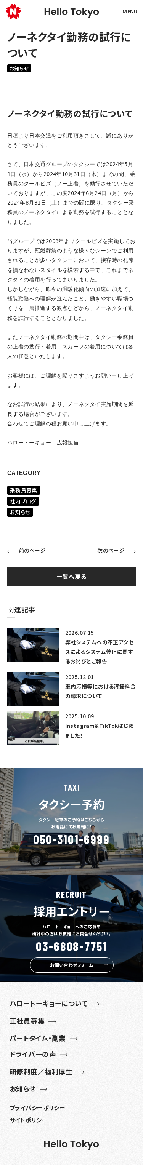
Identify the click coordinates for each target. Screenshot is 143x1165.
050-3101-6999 (71, 839)
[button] (130, 11)
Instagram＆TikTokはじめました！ (99, 730)
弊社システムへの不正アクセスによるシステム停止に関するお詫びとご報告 (99, 651)
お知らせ (19, 68)
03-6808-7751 (71, 946)
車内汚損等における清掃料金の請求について (100, 691)
